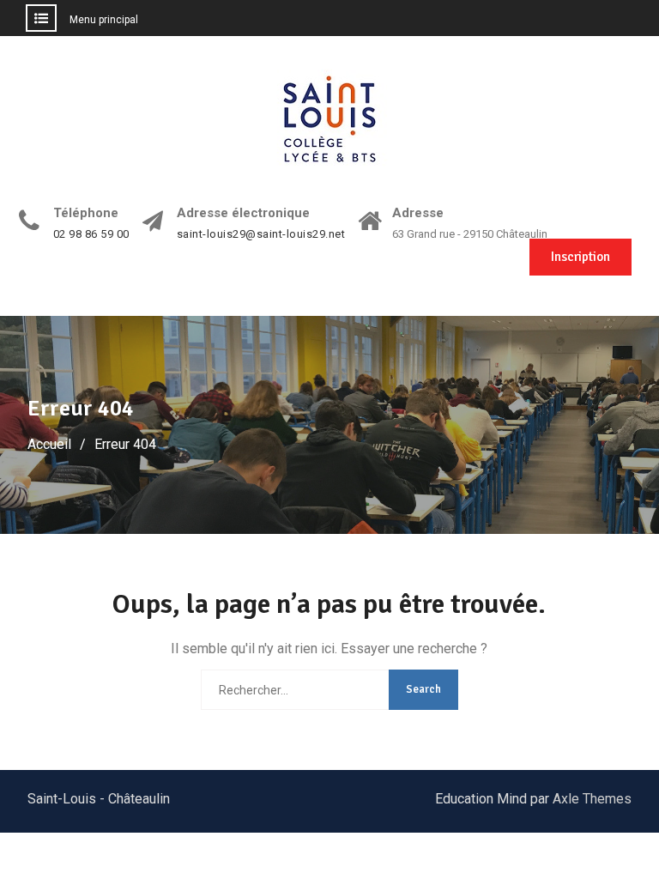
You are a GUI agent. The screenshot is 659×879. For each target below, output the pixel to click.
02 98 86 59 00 (91, 234)
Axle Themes (592, 799)
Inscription (580, 256)
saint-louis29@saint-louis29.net (261, 234)
